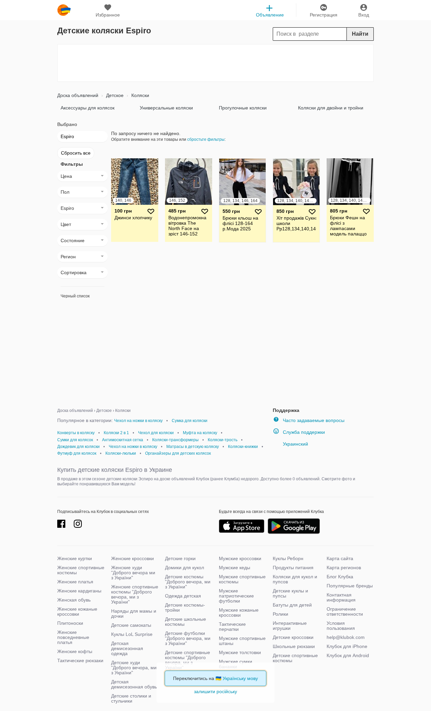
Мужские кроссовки (240, 558)
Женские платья (75, 581)
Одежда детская (183, 596)
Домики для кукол (184, 567)
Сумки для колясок (75, 440)
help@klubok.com (346, 637)
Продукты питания (293, 567)
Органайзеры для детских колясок (178, 453)
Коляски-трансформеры (175, 440)
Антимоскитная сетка (122, 440)
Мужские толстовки (240, 652)
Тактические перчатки (232, 626)
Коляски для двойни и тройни (330, 107)
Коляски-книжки (243, 446)
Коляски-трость (222, 440)
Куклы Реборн (288, 558)
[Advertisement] (215, 63)
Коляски (139, 95)
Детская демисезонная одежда (127, 648)
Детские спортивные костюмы (295, 658)
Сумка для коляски (189, 420)
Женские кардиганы (79, 590)
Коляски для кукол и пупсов (295, 579)
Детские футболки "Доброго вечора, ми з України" (187, 638)
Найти (360, 34)
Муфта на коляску (200, 432)
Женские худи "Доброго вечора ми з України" (133, 572)
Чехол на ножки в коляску (138, 420)
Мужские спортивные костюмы (242, 579)
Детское (114, 95)
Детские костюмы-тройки (185, 607)
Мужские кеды (234, 567)
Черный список (75, 296)
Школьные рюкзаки (294, 646)
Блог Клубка (340, 576)
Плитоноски (70, 623)
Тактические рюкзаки (80, 660)
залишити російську (215, 691)
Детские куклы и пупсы (290, 593)
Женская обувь (74, 600)
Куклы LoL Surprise (132, 634)
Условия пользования (341, 625)
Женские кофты (74, 651)
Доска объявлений (77, 95)
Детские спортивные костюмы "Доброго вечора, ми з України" (187, 660)
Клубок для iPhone (347, 646)
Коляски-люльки (120, 453)
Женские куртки (74, 558)
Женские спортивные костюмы (80, 570)
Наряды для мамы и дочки (133, 613)
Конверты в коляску (76, 432)
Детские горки (180, 558)
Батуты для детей (292, 605)
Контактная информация (341, 597)
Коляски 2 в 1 (116, 432)
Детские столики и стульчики (131, 698)
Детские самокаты (131, 625)
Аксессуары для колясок (87, 107)
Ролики (280, 614)
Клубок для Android (348, 655)
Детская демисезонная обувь (134, 684)
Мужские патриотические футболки (236, 596)
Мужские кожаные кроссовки (239, 612)
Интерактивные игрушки (290, 625)
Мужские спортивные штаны (242, 641)
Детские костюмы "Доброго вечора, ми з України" (187, 581)
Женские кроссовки (132, 558)
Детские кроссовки (293, 637)
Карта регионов (344, 567)
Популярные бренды (350, 585)
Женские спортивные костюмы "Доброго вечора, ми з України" (134, 594)
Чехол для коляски (156, 432)
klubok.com (64, 10)
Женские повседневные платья (73, 637)
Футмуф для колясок (76, 453)
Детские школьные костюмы (185, 621)
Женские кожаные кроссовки (77, 611)
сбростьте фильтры (206, 139)
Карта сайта (340, 558)
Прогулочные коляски (243, 107)
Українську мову (240, 678)
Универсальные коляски (166, 107)
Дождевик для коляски (78, 446)
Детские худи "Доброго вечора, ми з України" (134, 667)
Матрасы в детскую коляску (192, 446)
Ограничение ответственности (345, 611)
